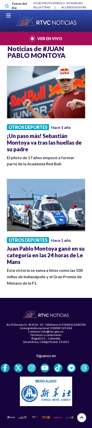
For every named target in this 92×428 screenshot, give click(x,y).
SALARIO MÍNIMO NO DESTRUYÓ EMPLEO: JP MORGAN (45, 3)
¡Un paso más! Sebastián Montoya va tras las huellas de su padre (44, 143)
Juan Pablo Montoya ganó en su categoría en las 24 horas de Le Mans (46, 255)
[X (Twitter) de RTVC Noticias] (18, 368)
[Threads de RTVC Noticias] (84, 368)
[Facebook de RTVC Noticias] (5, 368)
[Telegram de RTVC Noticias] (71, 368)
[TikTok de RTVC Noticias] (58, 368)
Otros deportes (28, 127)
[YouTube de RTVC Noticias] (44, 368)
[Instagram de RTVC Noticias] (31, 368)
